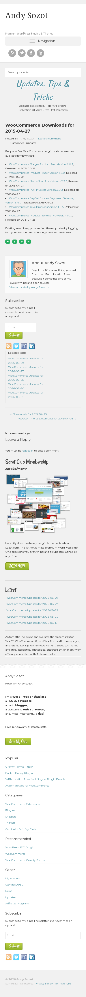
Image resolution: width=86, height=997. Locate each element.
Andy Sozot (26, 16)
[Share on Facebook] (14, 242)
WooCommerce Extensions (22, 804)
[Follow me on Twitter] (22, 53)
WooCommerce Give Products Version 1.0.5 (36, 207)
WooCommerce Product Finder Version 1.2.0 (37, 172)
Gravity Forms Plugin (19, 766)
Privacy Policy (44, 983)
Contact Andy (14, 884)
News (8, 891)
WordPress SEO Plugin (19, 847)
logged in (28, 450)
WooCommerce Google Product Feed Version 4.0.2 (41, 164)
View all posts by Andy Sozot (29, 287)
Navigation (46, 41)
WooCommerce (15, 853)
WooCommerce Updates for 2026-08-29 (32, 597)
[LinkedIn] (32, 346)
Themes (10, 822)
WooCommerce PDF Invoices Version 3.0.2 (36, 189)
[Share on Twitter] (7, 242)
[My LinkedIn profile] (40, 53)
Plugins (10, 810)
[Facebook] (24, 346)
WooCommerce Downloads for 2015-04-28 (47, 418)
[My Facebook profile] (31, 53)
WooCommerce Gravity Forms (25, 860)
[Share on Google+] (21, 242)
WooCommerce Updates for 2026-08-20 (32, 616)
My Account (13, 878)
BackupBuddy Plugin (19, 773)
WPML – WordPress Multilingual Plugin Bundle (35, 779)
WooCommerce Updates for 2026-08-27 (32, 604)
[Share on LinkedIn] (28, 242)
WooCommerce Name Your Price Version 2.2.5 (38, 181)
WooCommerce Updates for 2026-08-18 (32, 622)
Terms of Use (63, 983)
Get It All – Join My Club (20, 829)
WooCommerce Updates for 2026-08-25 (32, 610)
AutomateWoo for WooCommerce (27, 785)
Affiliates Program (17, 903)
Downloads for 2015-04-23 (28, 414)
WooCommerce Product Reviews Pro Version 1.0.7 (40, 215)
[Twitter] (16, 346)
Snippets (10, 816)
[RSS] (12, 53)
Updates (31, 143)
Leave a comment (49, 138)
